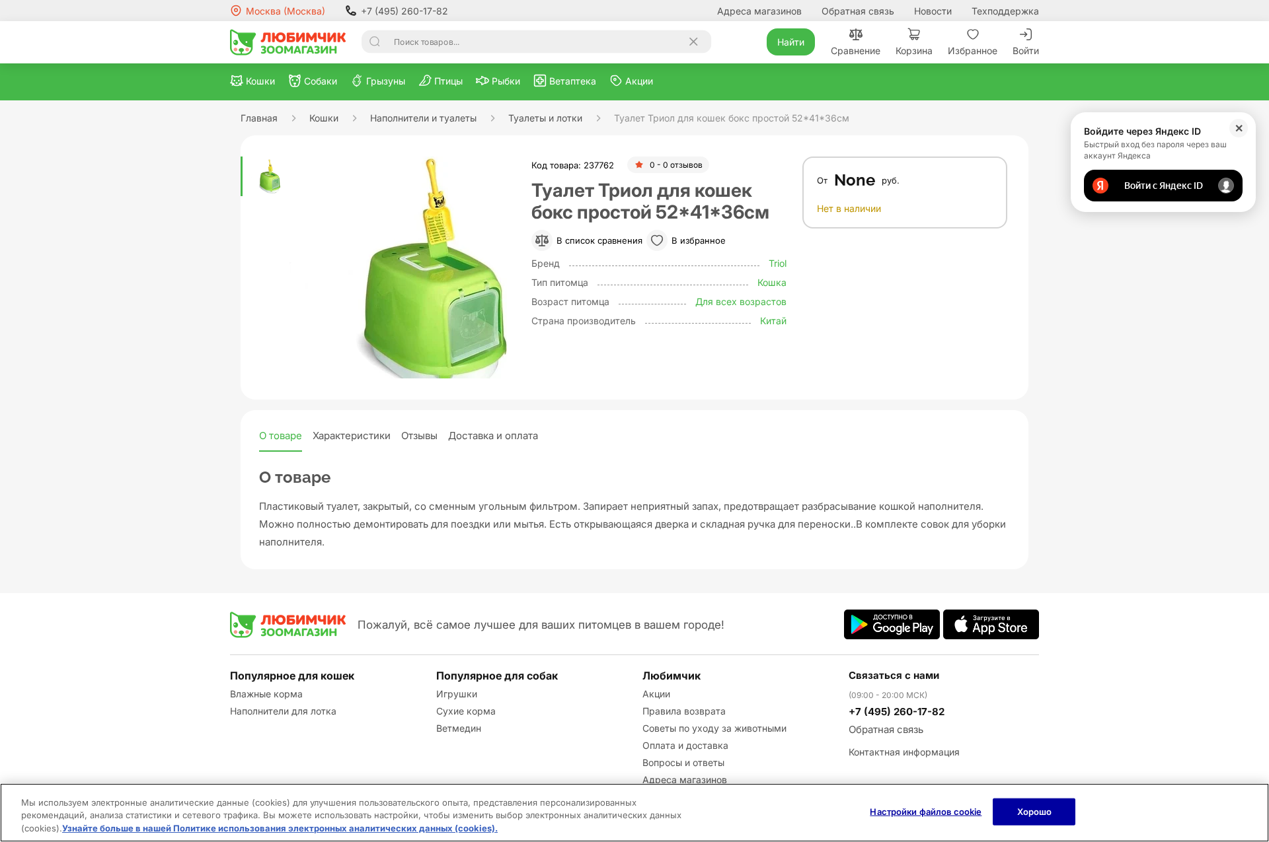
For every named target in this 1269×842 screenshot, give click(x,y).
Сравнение (855, 50)
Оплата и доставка (685, 745)
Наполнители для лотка (283, 711)
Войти (1026, 50)
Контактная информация (904, 751)
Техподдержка (1005, 11)
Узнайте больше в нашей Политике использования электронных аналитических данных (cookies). (280, 828)
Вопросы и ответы (683, 762)
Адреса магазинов (759, 11)
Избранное (972, 50)
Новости (933, 11)
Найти (790, 42)
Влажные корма (266, 693)
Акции (656, 693)
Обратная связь (858, 11)
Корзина (914, 50)
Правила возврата (684, 711)
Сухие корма (466, 711)
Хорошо (1034, 811)
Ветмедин (458, 728)
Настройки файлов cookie (925, 811)
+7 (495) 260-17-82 (404, 11)
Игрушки (456, 693)
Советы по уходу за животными (714, 728)
